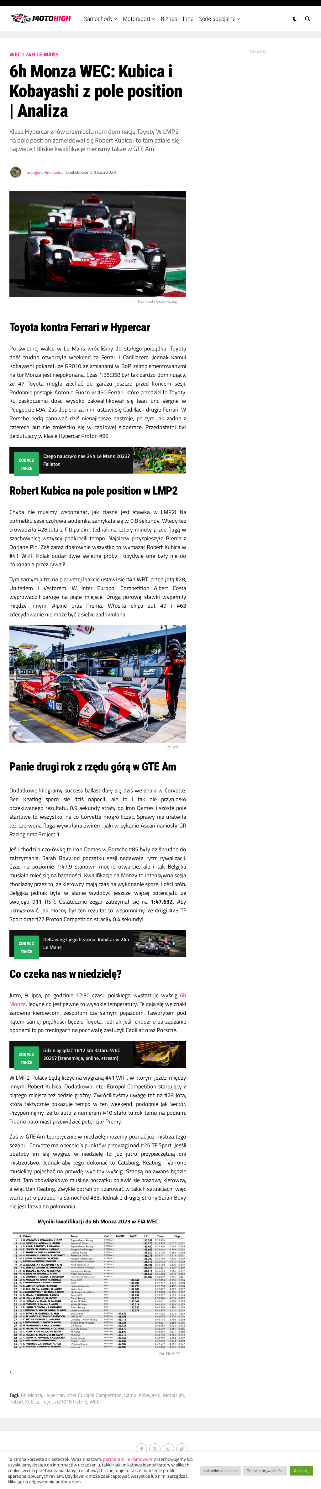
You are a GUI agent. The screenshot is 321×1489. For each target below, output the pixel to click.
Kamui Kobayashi (142, 1395)
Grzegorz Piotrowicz (44, 172)
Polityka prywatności (265, 1470)
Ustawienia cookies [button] (221, 1470)
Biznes (169, 19)
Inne (188, 19)
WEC (95, 1401)
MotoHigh (173, 1395)
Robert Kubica (24, 1401)
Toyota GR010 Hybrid (64, 1401)
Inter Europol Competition (94, 1395)
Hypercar (54, 1395)
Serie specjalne (217, 19)
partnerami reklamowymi (128, 1459)
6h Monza (31, 1395)
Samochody (98, 19)
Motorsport (136, 19)
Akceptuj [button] (301, 1470)
